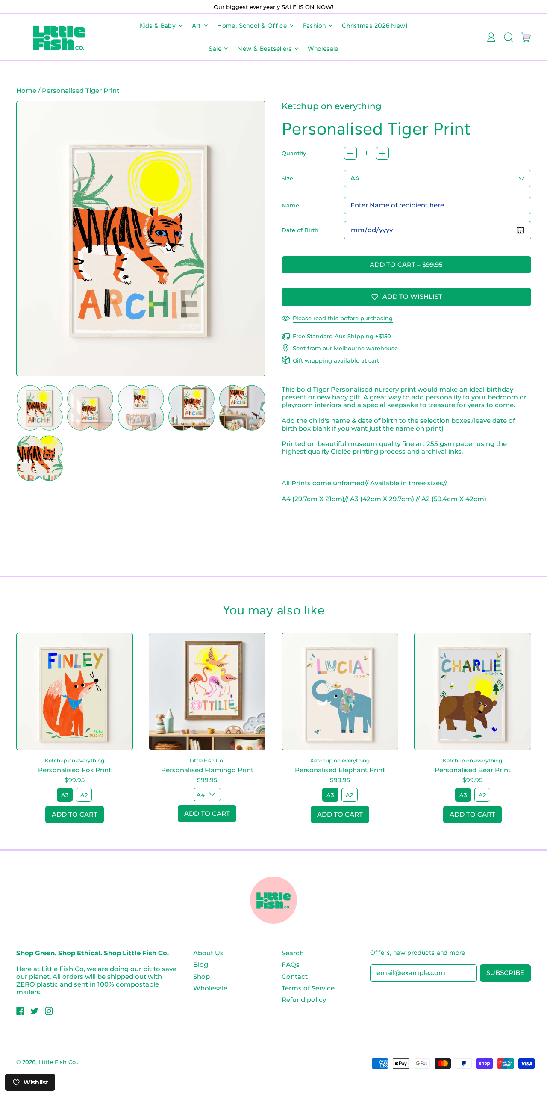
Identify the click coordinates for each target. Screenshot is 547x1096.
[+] (382, 153)
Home (26, 90)
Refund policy (304, 1000)
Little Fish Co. (57, 1061)
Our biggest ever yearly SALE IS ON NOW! (273, 6)
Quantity (294, 153)
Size (287, 178)
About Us (208, 953)
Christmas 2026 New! (374, 26)
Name (290, 205)
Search (293, 953)
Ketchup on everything (332, 106)
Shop (201, 976)
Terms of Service (308, 988)
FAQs (291, 964)
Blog (200, 964)
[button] (508, 37)
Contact (295, 976)
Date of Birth (300, 230)
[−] (350, 153)
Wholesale (323, 49)
